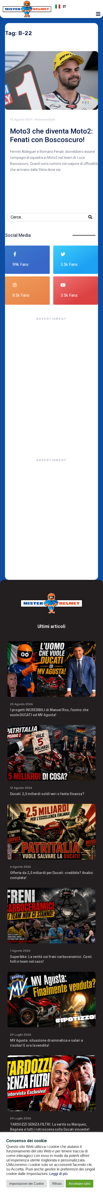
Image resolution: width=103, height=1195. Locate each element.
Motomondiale (45, 119)
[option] (76, 7)
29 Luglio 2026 (20, 1034)
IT (64, 7)
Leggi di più (58, 1174)
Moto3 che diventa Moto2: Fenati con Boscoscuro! (51, 135)
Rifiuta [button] (57, 1183)
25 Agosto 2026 (21, 704)
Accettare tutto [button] (79, 1183)
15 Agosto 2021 (21, 119)
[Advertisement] (51, 384)
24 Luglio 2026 (20, 1118)
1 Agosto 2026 (20, 950)
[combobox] (76, 7)
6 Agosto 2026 (20, 866)
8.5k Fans (20, 295)
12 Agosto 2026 (21, 788)
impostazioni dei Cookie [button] (26, 1183)
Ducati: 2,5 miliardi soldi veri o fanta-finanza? (47, 794)
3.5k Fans (69, 264)
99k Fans (20, 264)
